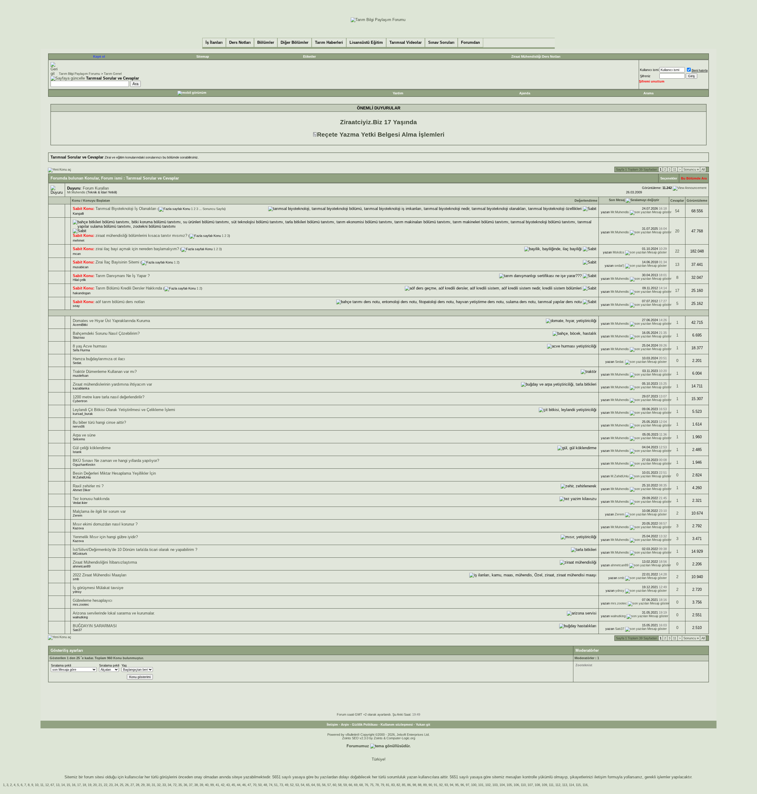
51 (276, 785)
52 (292, 785)
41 (217, 785)
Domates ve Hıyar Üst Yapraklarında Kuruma (111, 320)
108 (537, 785)
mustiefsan (80, 375)
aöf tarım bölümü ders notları (120, 302)
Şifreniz (645, 76)
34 (169, 785)
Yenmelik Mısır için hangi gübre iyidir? (105, 537)
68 (361, 785)
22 (677, 251)
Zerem (77, 515)
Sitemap (202, 56)
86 (409, 785)
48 (265, 785)
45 (233, 785)
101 (480, 785)
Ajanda (524, 93)
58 (340, 785)
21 (100, 785)
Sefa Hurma (81, 350)
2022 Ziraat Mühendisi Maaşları (100, 575)
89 (425, 785)
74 (270, 785)
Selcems (79, 439)
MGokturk (80, 553)
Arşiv (345, 724)
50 (260, 785)
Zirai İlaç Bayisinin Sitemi (117, 262)
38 (196, 785)
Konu (76, 200)
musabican (80, 267)
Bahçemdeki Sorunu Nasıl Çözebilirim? (106, 333)
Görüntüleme (697, 200)
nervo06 (79, 426)
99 (212, 785)
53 (297, 785)
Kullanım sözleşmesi (397, 724)
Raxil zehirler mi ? (88, 486)
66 (350, 785)
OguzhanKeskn (84, 464)
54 (677, 211)
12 (47, 785)
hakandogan (81, 293)
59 (345, 785)
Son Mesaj (617, 200)
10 (36, 785)
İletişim (332, 724)
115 (578, 785)
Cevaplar (677, 200)
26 (127, 785)
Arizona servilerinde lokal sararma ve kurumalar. (114, 613)
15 (68, 785)
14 (63, 785)
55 (318, 785)
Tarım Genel (113, 73)
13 (677, 264)
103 (495, 785)
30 (148, 785)
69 (356, 785)
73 (281, 785)
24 (116, 785)
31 (153, 785)
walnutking (80, 617)
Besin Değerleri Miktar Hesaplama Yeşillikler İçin (114, 473)
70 (254, 785)
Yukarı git (423, 724)
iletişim (600, 777)
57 (329, 785)
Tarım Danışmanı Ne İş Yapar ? (123, 276)
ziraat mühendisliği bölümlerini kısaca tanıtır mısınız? (141, 235)
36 (185, 785)
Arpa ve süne (84, 435)
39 (201, 785)
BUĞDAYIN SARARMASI (95, 626)
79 (382, 785)
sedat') (619, 265)
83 (393, 785)
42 (222, 785)
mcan (77, 253)
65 (308, 785)
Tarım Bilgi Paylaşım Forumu (79, 73)
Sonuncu (691, 169)
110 (523, 785)
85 (403, 785)
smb (76, 579)
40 (206, 785)
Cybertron (80, 401)
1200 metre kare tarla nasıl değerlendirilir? (108, 397)
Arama (648, 93)
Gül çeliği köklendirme (92, 448)
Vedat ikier (80, 502)
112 (557, 785)
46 (244, 785)
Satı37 (77, 630)
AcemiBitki (80, 324)
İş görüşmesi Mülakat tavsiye (98, 588)
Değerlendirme (586, 200)
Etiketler (309, 56)
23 (111, 785)
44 (238, 785)
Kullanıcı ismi (649, 70)
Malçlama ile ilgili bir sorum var (99, 511)
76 (366, 785)
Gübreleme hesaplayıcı (92, 600)
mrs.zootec (81, 604)
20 (677, 231)
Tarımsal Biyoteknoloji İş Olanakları (126, 208)
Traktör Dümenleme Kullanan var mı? (105, 371)
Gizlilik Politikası (365, 724)
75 (371, 785)
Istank (77, 452)
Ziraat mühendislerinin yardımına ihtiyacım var (112, 384)
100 (473, 785)
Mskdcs (618, 252)
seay (76, 306)
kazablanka (81, 388)
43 (228, 785)
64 (313, 785)
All (703, 169)
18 (84, 785)
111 (551, 785)
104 (502, 785)
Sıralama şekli (61, 665)
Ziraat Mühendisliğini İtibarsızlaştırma (105, 562)
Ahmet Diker (81, 490)
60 (334, 785)
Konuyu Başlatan (96, 200)
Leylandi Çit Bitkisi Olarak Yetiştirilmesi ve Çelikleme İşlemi (124, 409)
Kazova (78, 528)
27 (132, 785)
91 (435, 785)
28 (137, 785)
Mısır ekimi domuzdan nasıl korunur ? (105, 524)
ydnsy (77, 592)
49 (286, 785)
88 (419, 785)
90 (430, 785)
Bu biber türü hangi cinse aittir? (99, 422)
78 (377, 785)
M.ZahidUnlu (82, 477)
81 (387, 785)
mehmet (78, 240)
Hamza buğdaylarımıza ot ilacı (99, 359)
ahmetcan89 (81, 566)
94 (451, 785)
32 (159, 785)
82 (398, 785)
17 (677, 290)
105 (509, 785)
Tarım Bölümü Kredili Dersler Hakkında (129, 288)
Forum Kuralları (96, 188)
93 (446, 785)
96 (462, 785)
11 (674, 169)
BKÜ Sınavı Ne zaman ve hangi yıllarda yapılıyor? (116, 460)
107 (530, 785)
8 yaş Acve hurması (90, 346)
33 (164, 785)
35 (180, 785)
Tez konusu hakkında (91, 499)
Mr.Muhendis (76, 192)
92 (441, 785)
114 (571, 785)
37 (191, 785)
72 (175, 785)
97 (467, 785)
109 (544, 785)
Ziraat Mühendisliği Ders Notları (535, 56)
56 (324, 785)
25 (121, 785)
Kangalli (78, 213)
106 (516, 785)
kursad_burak (83, 413)
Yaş (124, 665)
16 (73, 785)
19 (89, 785)
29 (143, 785)
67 (52, 785)
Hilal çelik (79, 280)
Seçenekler (668, 178)
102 (488, 785)
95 (457, 785)
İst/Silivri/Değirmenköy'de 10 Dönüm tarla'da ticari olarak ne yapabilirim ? (135, 549)
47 (249, 785)
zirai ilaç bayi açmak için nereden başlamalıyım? (137, 249)
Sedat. (77, 363)
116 (585, 785)
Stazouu (79, 337)
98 (414, 785)
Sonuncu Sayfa (213, 209)
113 (564, 785)
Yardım (398, 93)
